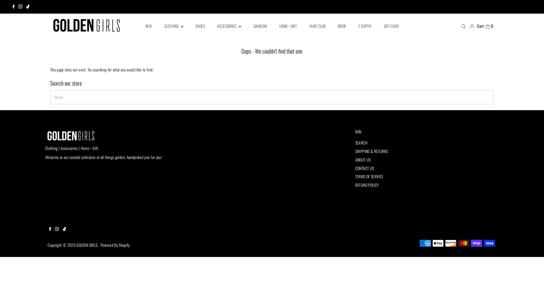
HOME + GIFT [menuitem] (288, 26)
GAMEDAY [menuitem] (260, 26)
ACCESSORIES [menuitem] (227, 26)
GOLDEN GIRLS (86, 245)
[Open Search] (463, 26)
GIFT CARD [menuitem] (391, 26)
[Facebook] (13, 7)
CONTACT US (364, 168)
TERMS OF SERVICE (369, 176)
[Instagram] (20, 7)
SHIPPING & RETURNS (371, 151)
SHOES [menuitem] (200, 26)
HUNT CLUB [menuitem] (317, 26)
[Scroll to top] (532, 294)
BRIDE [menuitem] (342, 26)
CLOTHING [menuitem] (171, 26)
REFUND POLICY (367, 185)
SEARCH (361, 143)
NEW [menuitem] (148, 26)
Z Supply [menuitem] (364, 26)
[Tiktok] (28, 7)
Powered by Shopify (115, 245)
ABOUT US (363, 160)
